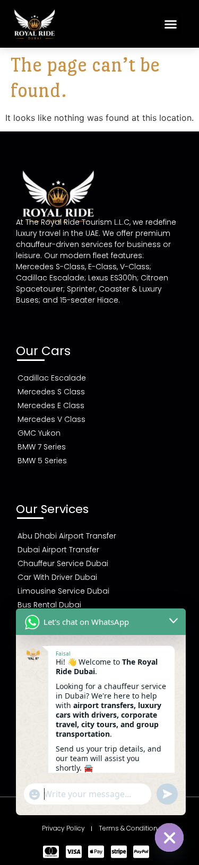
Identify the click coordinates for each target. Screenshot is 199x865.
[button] (171, 24)
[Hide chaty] (169, 837)
